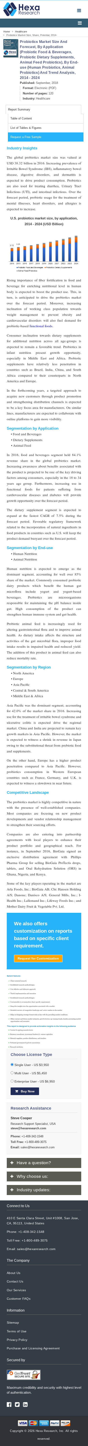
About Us (13, 1273)
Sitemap (13, 1322)
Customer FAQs (18, 1298)
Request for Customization (38, 958)
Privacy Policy (17, 1340)
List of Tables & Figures (26, 128)
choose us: (32, 1176)
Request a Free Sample (25, 137)
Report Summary (19, 109)
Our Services (16, 1290)
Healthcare (43, 98)
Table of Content (21, 118)
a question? (34, 1162)
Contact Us (15, 1281)
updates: (33, 1189)
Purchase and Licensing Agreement (33, 1348)
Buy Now (27, 1091)
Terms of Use (17, 1331)
